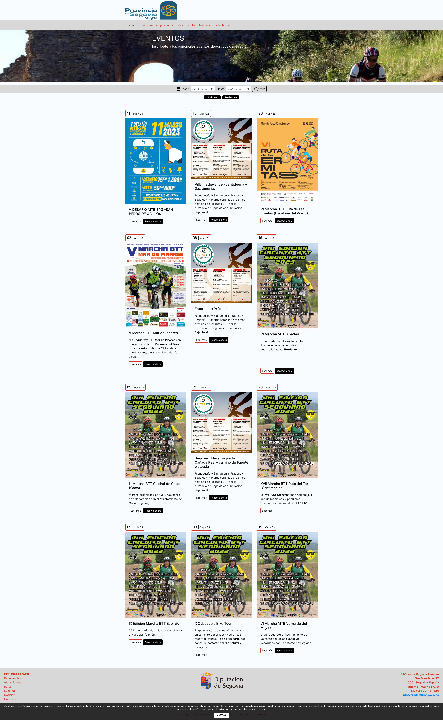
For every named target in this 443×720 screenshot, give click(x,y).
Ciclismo (212, 97)
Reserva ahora (153, 221)
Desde (185, 89)
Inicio (130, 25)
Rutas (179, 25)
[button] (230, 25)
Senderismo (231, 97)
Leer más (135, 221)
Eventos (191, 25)
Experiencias (145, 25)
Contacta (219, 25)
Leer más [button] (262, 709)
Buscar (261, 88)
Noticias (204, 25)
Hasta (220, 89)
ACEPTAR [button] (221, 715)
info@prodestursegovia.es (421, 695)
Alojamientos (164, 25)
